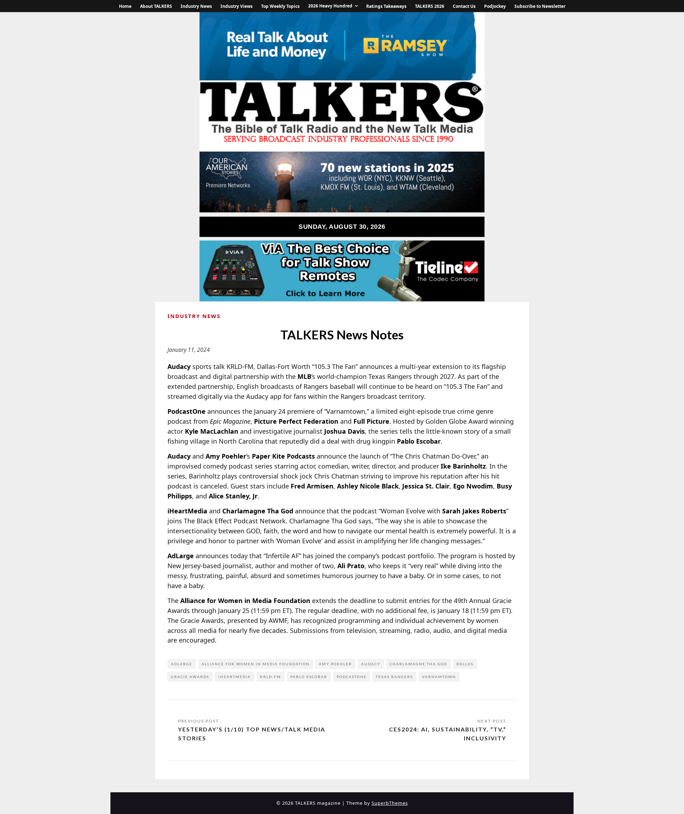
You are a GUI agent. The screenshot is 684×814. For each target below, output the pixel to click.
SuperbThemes (390, 803)
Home (125, 6)
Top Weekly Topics (280, 6)
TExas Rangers (394, 677)
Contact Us (464, 6)
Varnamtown (439, 677)
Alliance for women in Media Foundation (256, 664)
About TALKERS (156, 6)
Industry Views (237, 6)
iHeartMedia (234, 677)
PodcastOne (352, 677)
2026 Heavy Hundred (330, 6)
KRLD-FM (270, 677)
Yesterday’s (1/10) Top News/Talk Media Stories (251, 734)
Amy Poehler (335, 664)
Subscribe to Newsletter (539, 6)
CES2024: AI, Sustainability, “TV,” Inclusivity (447, 734)
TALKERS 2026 (429, 6)
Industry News (196, 6)
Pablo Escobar (308, 677)
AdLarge (181, 664)
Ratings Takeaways (386, 6)
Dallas (464, 664)
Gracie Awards (190, 677)
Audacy (370, 664)
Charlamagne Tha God (418, 664)
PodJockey (495, 6)
